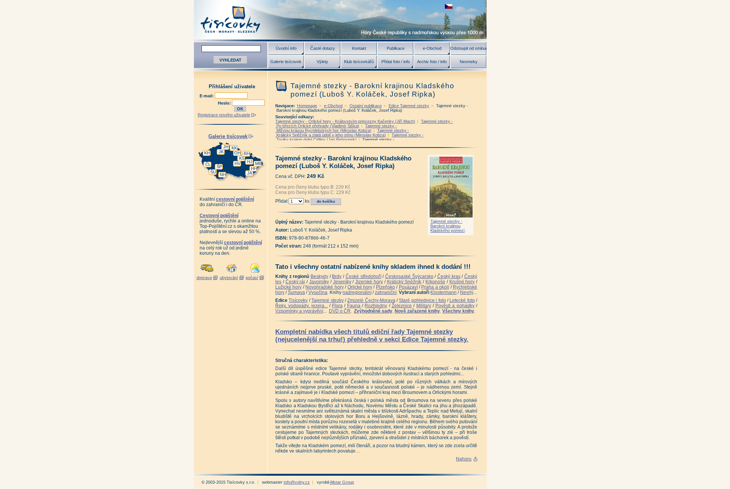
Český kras (448, 276)
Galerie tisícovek (286, 61)
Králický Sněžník (404, 281)
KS (241, 158)
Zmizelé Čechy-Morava (371, 300)
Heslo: (225, 103)
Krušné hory (462, 281)
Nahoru (463, 459)
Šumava (296, 292)
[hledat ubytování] (231, 273)
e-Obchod (432, 48)
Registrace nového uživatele (224, 115)
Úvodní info (286, 48)
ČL (208, 164)
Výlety (322, 61)
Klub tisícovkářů (359, 61)
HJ (249, 161)
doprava (204, 277)
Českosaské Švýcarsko (409, 276)
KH (207, 153)
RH (247, 153)
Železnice (402, 305)
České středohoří (363, 276)
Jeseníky (342, 281)
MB (258, 163)
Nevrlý (466, 292)
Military (423, 305)
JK (221, 151)
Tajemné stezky (327, 300)
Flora (337, 305)
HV (237, 163)
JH (226, 146)
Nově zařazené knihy (417, 311)
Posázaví (408, 287)
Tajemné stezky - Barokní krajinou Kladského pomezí (447, 226)
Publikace (396, 48)
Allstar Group (342, 482)
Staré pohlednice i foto (422, 300)
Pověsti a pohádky (454, 305)
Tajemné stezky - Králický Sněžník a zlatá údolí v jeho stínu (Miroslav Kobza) (342, 132)
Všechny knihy (458, 311)
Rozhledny (376, 305)
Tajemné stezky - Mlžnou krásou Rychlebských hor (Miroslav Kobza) (336, 128)
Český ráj (295, 281)
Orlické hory (360, 287)
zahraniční (386, 292)
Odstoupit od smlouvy (468, 48)
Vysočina (317, 292)
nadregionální (357, 292)
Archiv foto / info (432, 61)
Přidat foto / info (395, 61)
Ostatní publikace (365, 105)
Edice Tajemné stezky (409, 105)
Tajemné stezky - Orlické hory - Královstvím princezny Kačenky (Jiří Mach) (345, 121)
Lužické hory (288, 287)
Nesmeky (469, 61)
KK (234, 148)
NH (223, 174)
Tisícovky (298, 300)
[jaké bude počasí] (255, 273)
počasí (252, 277)
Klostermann (443, 292)
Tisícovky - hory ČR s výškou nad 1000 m (340, 19)
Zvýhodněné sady (373, 311)
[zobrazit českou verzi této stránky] (448, 6)
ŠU (213, 172)
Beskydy (319, 276)
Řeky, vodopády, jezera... (301, 305)
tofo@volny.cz (297, 482)
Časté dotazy (322, 48)
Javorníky (319, 281)
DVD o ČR (340, 311)
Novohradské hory (324, 287)
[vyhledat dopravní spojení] (207, 273)
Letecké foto (461, 300)
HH (254, 168)
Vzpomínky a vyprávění (299, 311)
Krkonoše (435, 281)
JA (249, 173)
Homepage (307, 105)
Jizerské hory (369, 281)
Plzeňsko (385, 287)
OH (237, 153)
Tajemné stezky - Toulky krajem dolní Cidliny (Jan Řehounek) (349, 137)
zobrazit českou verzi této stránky (448, 6)
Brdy (336, 276)
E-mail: (207, 96)
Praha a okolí (435, 287)
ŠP (219, 166)
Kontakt (359, 48)
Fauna (353, 305)
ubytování (229, 277)
